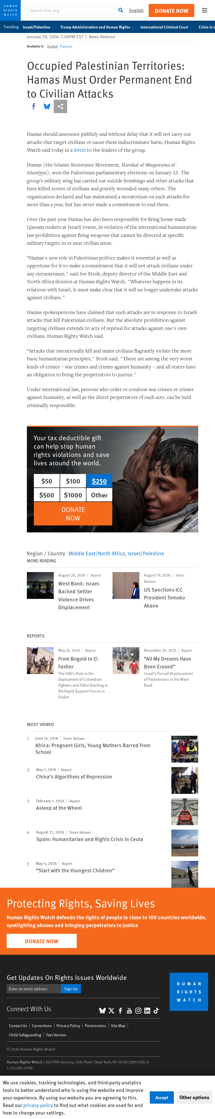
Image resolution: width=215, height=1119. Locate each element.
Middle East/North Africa (97, 553)
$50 (46, 480)
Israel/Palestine (36, 27)
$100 (73, 480)
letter (80, 149)
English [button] (136, 10)
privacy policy (38, 1104)
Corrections (42, 1025)
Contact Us (18, 1025)
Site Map (118, 1025)
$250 (99, 480)
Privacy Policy (68, 1025)
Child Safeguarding (25, 1034)
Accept (161, 1097)
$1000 (73, 494)
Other (99, 494)
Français (66, 46)
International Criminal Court (164, 27)
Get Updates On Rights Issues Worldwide (67, 977)
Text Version (56, 1034)
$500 (46, 494)
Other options (194, 1097)
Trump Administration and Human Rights (95, 27)
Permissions (95, 1025)
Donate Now (171, 10)
